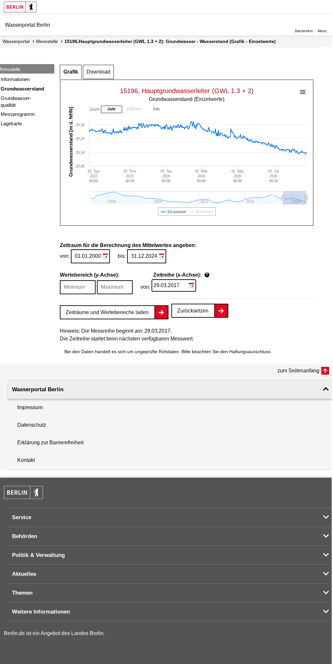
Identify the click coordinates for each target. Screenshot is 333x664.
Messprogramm (18, 114)
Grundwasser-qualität (16, 101)
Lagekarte (11, 123)
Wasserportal (16, 41)
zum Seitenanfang (298, 370)
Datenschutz (31, 425)
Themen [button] (22, 593)
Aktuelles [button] (24, 574)
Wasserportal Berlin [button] (37, 389)
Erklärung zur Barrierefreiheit (50, 442)
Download (98, 72)
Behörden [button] (24, 536)
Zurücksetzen (192, 310)
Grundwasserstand (22, 88)
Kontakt (26, 460)
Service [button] (21, 517)
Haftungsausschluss (250, 351)
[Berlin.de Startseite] (20, 7)
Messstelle (47, 41)
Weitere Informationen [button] (41, 612)
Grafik (70, 72)
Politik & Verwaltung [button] (38, 555)
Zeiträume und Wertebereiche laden (107, 312)
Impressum (30, 407)
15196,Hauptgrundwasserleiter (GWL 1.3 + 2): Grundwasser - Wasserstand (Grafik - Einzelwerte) (170, 41)
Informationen (15, 79)
